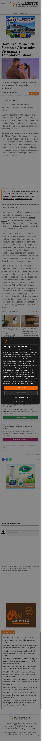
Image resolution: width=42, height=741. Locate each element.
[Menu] (3, 2)
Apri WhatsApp (21, 417)
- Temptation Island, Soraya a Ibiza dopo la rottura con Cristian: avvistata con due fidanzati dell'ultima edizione (20, 695)
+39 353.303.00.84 (17, 409)
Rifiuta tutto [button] (21, 393)
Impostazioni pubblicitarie (24, 379)
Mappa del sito (26, 729)
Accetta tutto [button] (21, 388)
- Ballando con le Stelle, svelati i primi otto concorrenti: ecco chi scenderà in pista (20, 688)
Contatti (7, 727)
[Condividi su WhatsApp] (10, 459)
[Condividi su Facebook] (3, 459)
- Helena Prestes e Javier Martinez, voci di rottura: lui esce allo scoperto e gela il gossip (20, 646)
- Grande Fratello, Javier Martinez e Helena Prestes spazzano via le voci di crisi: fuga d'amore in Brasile (19, 674)
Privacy (13, 727)
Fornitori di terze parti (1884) (12, 365)
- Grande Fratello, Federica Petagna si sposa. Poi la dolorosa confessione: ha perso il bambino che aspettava (20, 661)
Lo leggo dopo (34, 93)
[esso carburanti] (20, 28)
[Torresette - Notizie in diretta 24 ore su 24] (20, 718)
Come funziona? (7, 450)
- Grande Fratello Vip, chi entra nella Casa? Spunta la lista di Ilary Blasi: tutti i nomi (19, 667)
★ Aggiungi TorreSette (20, 439)
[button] (20, 397)
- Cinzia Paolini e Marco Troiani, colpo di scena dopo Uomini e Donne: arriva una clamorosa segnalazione (21, 681)
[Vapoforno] (21, 615)
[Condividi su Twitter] (6, 459)
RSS (33, 729)
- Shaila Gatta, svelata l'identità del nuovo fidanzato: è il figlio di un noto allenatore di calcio (19, 653)
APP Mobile (16, 729)
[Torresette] (24, 4)
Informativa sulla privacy (25, 383)
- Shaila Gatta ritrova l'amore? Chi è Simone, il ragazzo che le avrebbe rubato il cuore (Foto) (19, 640)
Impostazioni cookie (9, 383)
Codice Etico (21, 727)
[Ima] (20, 476)
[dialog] (20, 370)
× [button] (37, 340)
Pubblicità (9, 729)
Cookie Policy (30, 727)
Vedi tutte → (35, 312)
